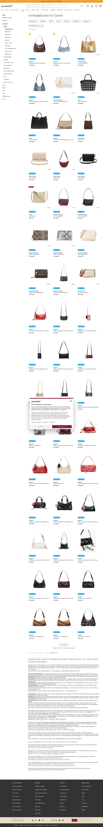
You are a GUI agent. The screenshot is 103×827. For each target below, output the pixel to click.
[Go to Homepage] (7, 6)
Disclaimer (46, 825)
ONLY (60, 716)
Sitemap (21, 825)
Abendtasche (45, 713)
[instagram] (32, 820)
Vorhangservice (63, 793)
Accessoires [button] (39, 652)
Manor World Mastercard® (41, 793)
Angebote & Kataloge (40, 786)
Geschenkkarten (63, 786)
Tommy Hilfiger (44, 722)
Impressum (16, 825)
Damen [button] (33, 652)
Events (83, 796)
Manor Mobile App (39, 796)
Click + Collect (15, 793)
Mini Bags (76, 696)
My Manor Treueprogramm (41, 789)
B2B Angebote (63, 799)
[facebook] (36, 820)
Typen (73, 752)
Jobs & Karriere (85, 789)
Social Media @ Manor (40, 803)
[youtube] (39, 820)
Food (83, 799)
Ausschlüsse (62, 806)
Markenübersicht (54, 825)
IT (87, 820)
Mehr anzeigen (63, 644)
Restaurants (84, 803)
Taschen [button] (46, 652)
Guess (39, 722)
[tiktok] (42, 820)
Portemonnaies (31, 717)
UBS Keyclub (38, 799)
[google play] (62, 820)
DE (81, 6)
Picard (70, 722)
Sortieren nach (32, 21)
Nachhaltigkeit (85, 806)
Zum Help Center (18, 820)
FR (81, 820)
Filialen (83, 793)
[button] (2, 9)
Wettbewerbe (63, 809)
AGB (25, 825)
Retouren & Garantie (16, 789)
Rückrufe (62, 803)
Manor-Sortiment (86, 722)
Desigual (85, 714)
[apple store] (59, 820)
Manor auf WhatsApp (17, 809)
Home (29, 652)
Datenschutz (30, 825)
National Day (38, 813)
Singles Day (37, 806)
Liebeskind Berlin (53, 722)
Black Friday (37, 809)
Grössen (68, 752)
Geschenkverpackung (64, 789)
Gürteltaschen (41, 717)
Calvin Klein (63, 722)
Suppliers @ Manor (16, 799)
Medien (83, 809)
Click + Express (15, 796)
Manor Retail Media (16, 806)
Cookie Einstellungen (38, 825)
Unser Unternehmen (86, 786)
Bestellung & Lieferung (17, 786)
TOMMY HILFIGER (52, 716)
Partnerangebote (63, 796)
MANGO (92, 714)
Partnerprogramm (16, 803)
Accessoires (93, 704)
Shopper (89, 712)
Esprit (59, 722)
